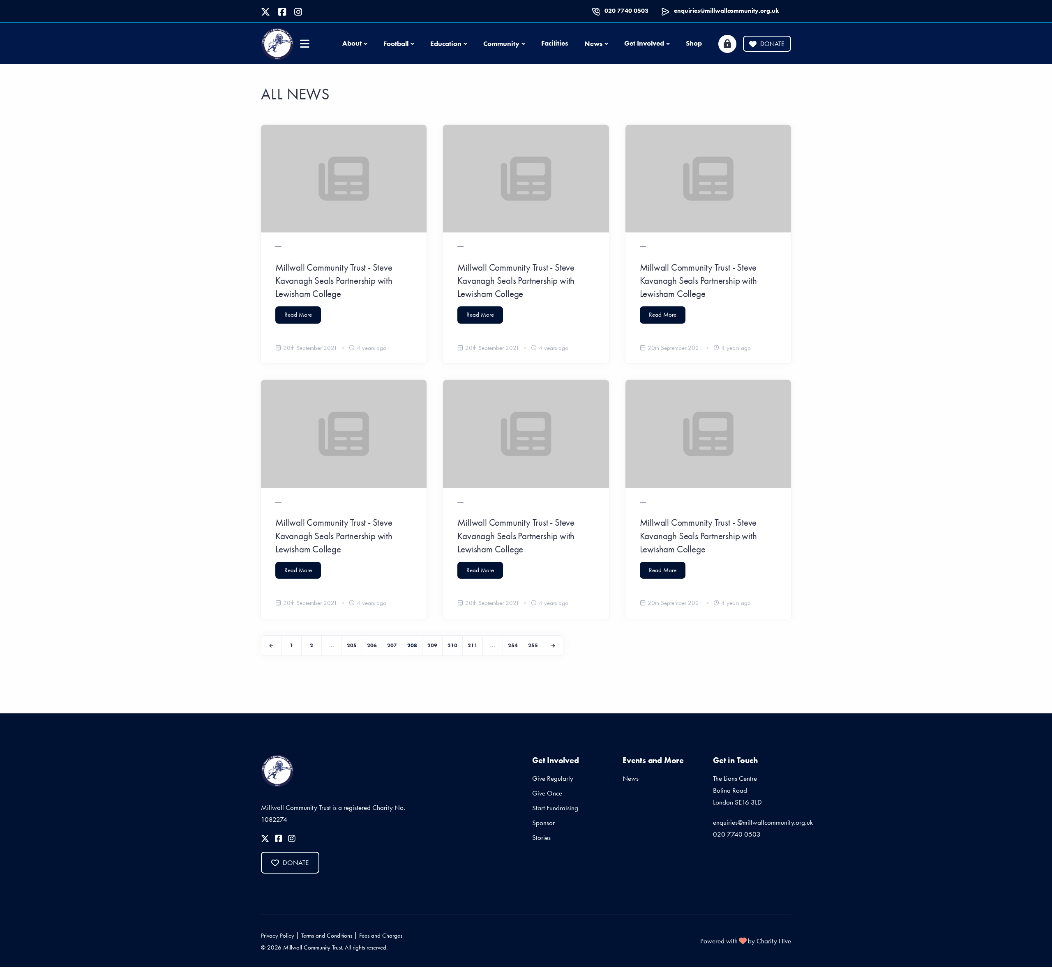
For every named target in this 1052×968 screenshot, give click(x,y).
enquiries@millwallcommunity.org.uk (726, 11)
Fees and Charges (380, 935)
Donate (772, 43)
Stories (541, 837)
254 (513, 645)
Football (395, 43)
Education (445, 43)
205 (352, 645)
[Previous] (271, 645)
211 (473, 645)
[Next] (553, 645)
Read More (298, 314)
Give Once (547, 793)
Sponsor (543, 822)
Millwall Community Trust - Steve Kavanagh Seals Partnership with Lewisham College (333, 280)
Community (501, 43)
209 (432, 645)
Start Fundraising (555, 807)
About (352, 43)
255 (533, 645)
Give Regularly (552, 778)
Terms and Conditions (326, 935)
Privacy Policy (277, 935)
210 (452, 645)
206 (372, 645)
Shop (694, 43)
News (593, 43)
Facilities (554, 43)
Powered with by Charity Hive (745, 940)
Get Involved (644, 43)
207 (392, 645)
